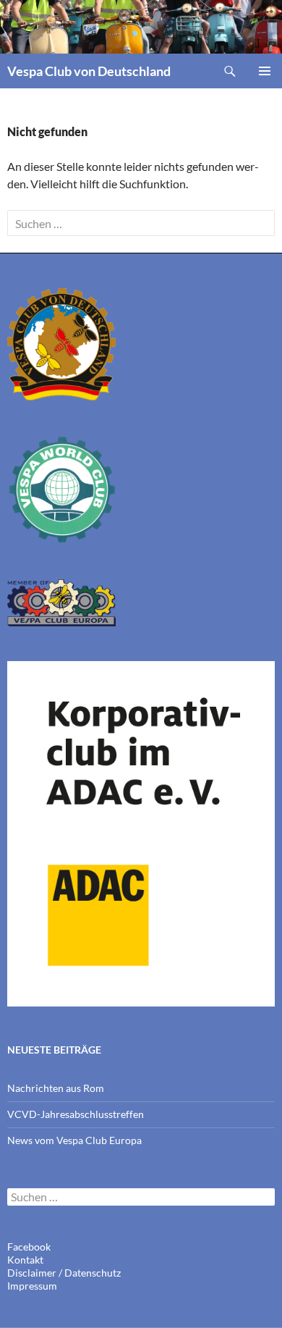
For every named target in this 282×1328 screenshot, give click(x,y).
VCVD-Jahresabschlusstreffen (75, 1114)
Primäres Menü (264, 71)
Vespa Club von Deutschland (89, 71)
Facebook (29, 1246)
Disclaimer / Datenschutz (64, 1272)
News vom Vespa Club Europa (74, 1140)
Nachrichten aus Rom (55, 1088)
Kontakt (25, 1259)
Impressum (32, 1285)
